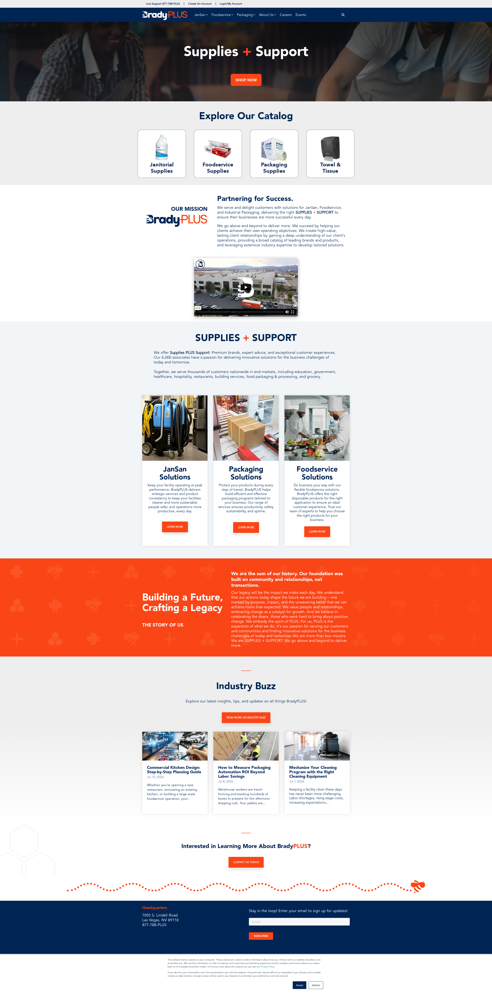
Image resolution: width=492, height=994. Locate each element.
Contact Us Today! (246, 862)
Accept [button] (299, 985)
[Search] (343, 15)
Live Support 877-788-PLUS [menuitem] (163, 4)
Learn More (175, 527)
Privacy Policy (267, 967)
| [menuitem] (215, 4)
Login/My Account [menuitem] (231, 4)
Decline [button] (316, 985)
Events (301, 14)
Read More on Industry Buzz (246, 718)
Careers (286, 14)
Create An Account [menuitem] (200, 4)
